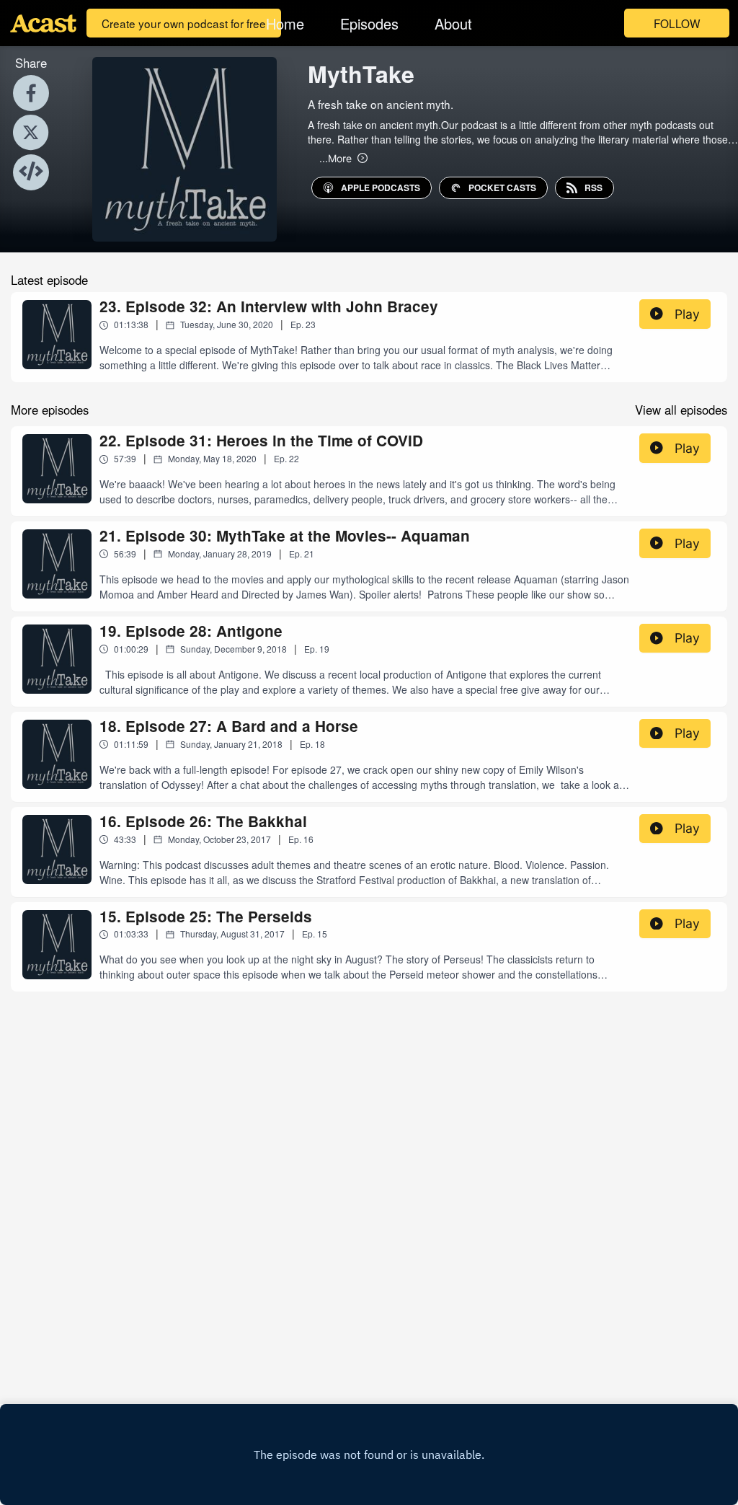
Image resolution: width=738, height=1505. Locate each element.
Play (687, 314)
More (335, 158)
